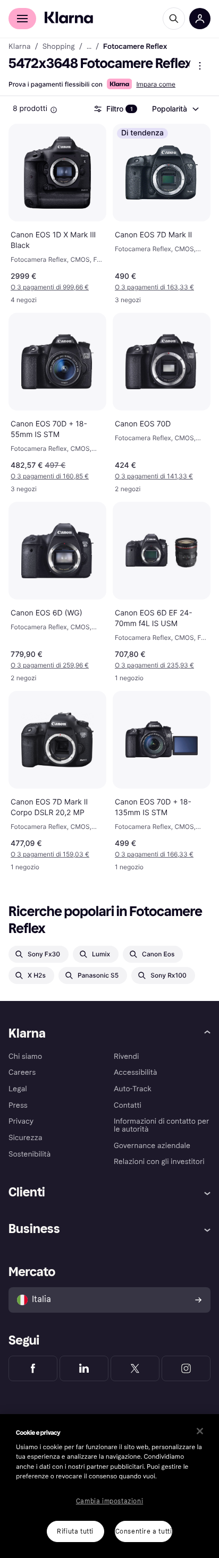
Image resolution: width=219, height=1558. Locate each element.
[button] (57, 287)
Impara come (155, 84)
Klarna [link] (19, 46)
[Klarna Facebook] (33, 1368)
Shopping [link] (59, 46)
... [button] (89, 46)
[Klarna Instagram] (186, 1368)
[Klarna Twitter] (135, 1368)
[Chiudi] (200, 1431)
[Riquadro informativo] (54, 110)
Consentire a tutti (143, 1531)
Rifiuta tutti (75, 1531)
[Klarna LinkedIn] (84, 1368)
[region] (109, 1486)
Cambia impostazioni (109, 1501)
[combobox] (175, 108)
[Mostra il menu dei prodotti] (199, 65)
